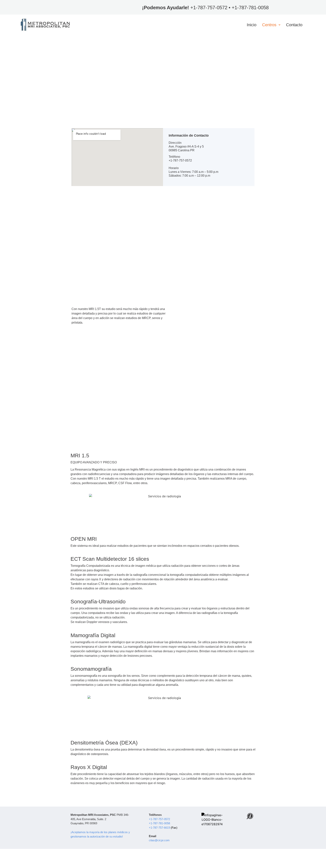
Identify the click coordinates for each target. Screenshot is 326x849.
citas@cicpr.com (159, 840)
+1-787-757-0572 (208, 7)
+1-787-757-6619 (160, 827)
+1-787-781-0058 (250, 7)
